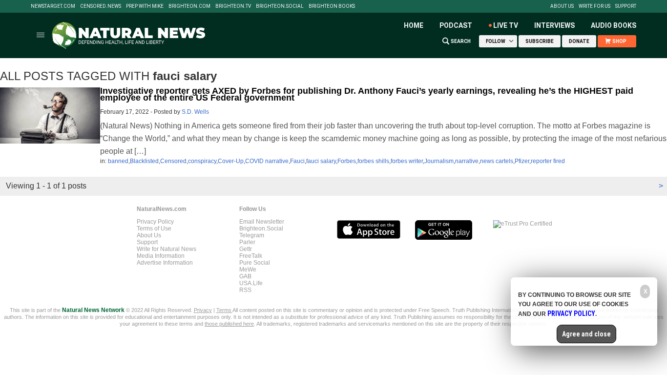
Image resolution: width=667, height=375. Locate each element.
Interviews (554, 25)
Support (625, 6)
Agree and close (586, 334)
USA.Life (251, 283)
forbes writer (407, 161)
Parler (247, 242)
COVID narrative (267, 161)
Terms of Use (154, 228)
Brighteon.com (189, 6)
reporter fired (548, 161)
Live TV (505, 25)
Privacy (203, 310)
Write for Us (594, 6)
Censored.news (100, 6)
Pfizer (522, 161)
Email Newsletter (261, 221)
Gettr (245, 249)
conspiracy (202, 161)
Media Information (161, 255)
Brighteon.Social (280, 6)
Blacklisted (144, 161)
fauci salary (321, 161)
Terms (224, 310)
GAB (245, 276)
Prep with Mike (145, 6)
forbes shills (373, 161)
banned (118, 161)
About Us (562, 6)
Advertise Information (165, 262)
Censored (173, 161)
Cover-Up (231, 161)
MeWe (247, 269)
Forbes (346, 161)
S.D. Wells (195, 111)
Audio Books (613, 25)
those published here (229, 324)
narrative (467, 161)
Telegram (251, 235)
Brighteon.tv (233, 6)
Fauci (297, 161)
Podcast (455, 25)
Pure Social (254, 262)
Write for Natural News (166, 249)
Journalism (439, 161)
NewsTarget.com (53, 6)
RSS (245, 290)
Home (413, 25)
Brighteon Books (332, 6)
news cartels (496, 161)
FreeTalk (250, 255)
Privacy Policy (155, 221)
